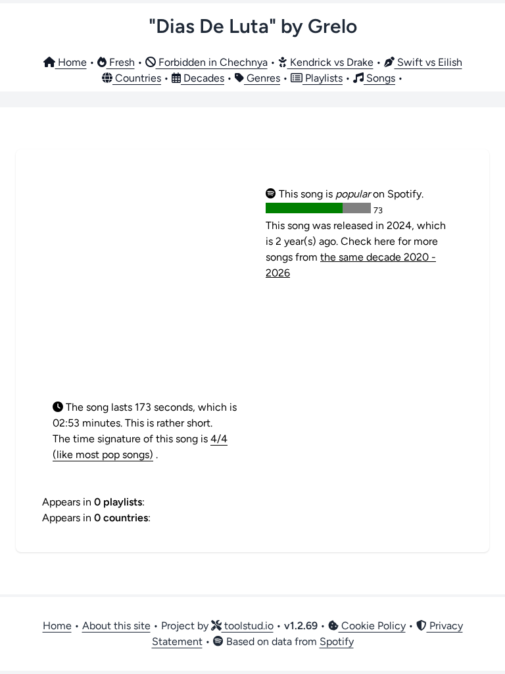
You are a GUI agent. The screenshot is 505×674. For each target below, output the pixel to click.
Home (71, 62)
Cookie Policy (372, 625)
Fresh (121, 62)
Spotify (337, 641)
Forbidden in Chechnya (212, 62)
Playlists (322, 78)
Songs (379, 78)
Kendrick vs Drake (330, 62)
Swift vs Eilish (428, 62)
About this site (116, 625)
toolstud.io (248, 625)
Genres (262, 78)
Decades (202, 78)
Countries (136, 78)
